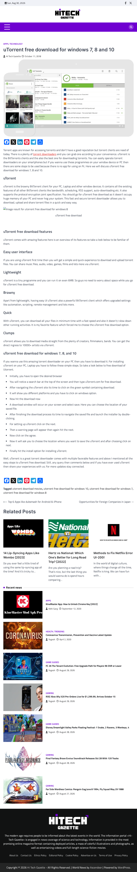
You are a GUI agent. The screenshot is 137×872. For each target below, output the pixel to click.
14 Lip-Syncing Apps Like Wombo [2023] (21, 555)
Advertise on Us (88, 855)
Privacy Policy (121, 855)
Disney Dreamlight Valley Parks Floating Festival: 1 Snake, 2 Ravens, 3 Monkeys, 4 (87, 727)
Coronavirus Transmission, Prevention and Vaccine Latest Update (79, 635)
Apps (6, 44)
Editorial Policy (56, 855)
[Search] (131, 27)
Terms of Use (105, 855)
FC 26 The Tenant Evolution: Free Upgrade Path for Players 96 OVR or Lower (83, 666)
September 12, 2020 (71, 608)
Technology (16, 44)
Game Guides (52, 662)
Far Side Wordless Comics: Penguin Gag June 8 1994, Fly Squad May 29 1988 (85, 789)
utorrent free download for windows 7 (111, 489)
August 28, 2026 (67, 732)
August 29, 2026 (67, 670)
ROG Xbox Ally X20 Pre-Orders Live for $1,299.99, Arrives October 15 (80, 696)
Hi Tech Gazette (13, 56)
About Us (13, 855)
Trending (59, 631)
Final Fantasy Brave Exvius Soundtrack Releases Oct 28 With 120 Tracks (82, 758)
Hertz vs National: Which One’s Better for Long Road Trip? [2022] (67, 557)
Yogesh (51, 639)
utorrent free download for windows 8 (24, 493)
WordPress (124, 867)
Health (49, 631)
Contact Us (26, 855)
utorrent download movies (27, 489)
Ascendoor (96, 867)
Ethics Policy (40, 855)
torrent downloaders (44, 154)
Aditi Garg (53, 608)
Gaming (50, 693)
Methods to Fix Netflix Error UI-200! (113, 555)
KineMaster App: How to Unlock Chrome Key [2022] (72, 604)
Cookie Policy (72, 855)
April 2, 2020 (65, 639)
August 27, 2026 (67, 793)
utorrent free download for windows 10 (66, 489)
